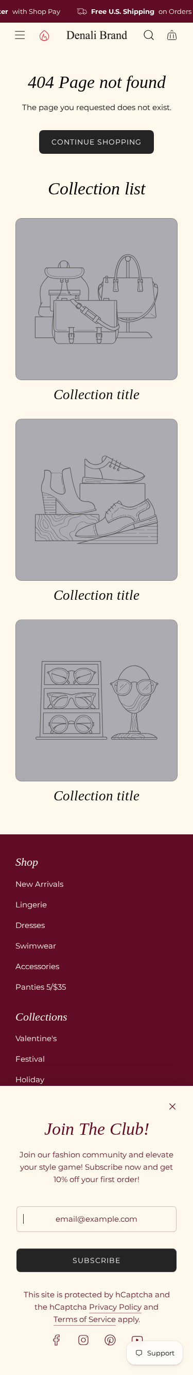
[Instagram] (83, 1340)
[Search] (148, 35)
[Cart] (172, 35)
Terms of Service (85, 1319)
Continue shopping (96, 142)
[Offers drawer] (43, 35)
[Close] (172, 1106)
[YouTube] (137, 1340)
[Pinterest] (110, 1340)
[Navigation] (19, 35)
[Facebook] (56, 1340)
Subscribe (96, 1260)
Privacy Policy (115, 1307)
